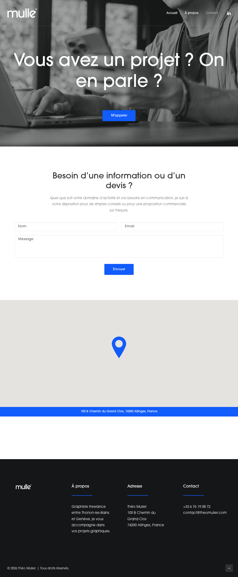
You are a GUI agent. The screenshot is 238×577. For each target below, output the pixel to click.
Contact (212, 13)
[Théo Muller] (22, 13)
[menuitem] (172, 13)
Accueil (171, 13)
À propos (191, 13)
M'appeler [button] (119, 115)
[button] (228, 13)
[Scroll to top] (229, 568)
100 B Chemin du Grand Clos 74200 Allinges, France (145, 519)
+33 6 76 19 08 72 (196, 507)
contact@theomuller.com (205, 513)
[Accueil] (23, 486)
